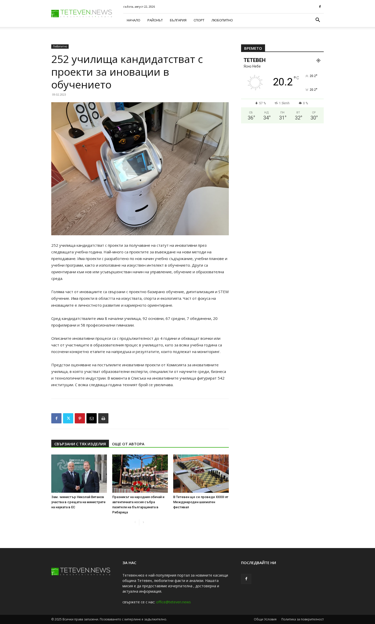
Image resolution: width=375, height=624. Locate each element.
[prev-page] (135, 522)
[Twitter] (68, 418)
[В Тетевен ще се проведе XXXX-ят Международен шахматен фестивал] (201, 473)
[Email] (91, 418)
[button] (317, 20)
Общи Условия (265, 619)
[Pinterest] (80, 418)
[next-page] (143, 522)
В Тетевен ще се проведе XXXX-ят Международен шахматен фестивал (200, 502)
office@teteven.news (173, 602)
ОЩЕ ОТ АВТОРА (128, 443)
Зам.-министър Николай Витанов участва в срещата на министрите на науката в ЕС (78, 502)
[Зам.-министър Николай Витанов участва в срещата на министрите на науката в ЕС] (79, 473)
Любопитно (222, 20)
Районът (155, 20)
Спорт (199, 20)
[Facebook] (320, 6)
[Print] (103, 418)
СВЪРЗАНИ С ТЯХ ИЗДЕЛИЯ (80, 443)
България (178, 20)
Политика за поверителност (302, 619)
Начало (133, 20)
